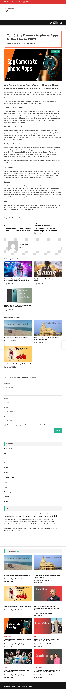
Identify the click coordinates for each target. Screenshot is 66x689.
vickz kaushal (54, 528)
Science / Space (9, 477)
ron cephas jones (8, 526)
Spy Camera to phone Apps (17, 218)
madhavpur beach (50, 521)
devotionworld (31, 43)
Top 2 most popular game (22, 528)
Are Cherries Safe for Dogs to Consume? (17, 364)
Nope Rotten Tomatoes (24, 523)
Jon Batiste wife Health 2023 (34, 521)
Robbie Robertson (49, 523)
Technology (7, 492)
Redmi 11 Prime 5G (41, 523)
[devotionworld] (13, 246)
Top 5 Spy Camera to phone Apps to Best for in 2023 (17, 640)
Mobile (6, 468)
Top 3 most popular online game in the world (46, 279)
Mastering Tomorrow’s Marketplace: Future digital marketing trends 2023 (16, 279)
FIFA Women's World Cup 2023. (10, 519)
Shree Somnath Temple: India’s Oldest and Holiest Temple (46, 338)
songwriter (37, 526)
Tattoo (6, 487)
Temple (6, 497)
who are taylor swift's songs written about (13, 530)
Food (5, 453)
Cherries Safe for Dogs (9, 516)
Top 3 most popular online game (36, 528)
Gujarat (6, 458)
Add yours (33, 377)
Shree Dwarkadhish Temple (18, 526)
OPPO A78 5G (33, 523)
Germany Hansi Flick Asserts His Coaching (44, 519)
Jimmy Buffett (16, 521)
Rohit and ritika (57, 523)
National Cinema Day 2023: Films (11, 523)
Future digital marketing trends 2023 (26, 519)
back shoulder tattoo (8, 513)
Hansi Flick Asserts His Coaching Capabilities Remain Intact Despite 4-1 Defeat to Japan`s (46, 608)
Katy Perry (43, 521)
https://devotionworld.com (25, 247)
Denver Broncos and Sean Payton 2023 (36, 516)
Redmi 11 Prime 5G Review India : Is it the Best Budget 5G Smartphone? (17, 306)
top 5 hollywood (47, 528)
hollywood (7, 463)
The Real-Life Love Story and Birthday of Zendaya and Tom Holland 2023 (47, 671)
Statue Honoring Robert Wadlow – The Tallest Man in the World (46, 640)
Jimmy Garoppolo (23, 521)
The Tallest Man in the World (10, 528)
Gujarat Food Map (8, 521)
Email (6, 407)
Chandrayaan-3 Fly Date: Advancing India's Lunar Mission (45, 513)
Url (5, 416)
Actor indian (8, 448)
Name (6, 399)
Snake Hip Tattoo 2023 (30, 526)
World (6, 502)
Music (6, 472)
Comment (7, 383)
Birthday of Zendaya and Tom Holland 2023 (23, 513)
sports (6, 482)
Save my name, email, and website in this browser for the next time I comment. (31, 425)
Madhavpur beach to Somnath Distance (17, 338)
